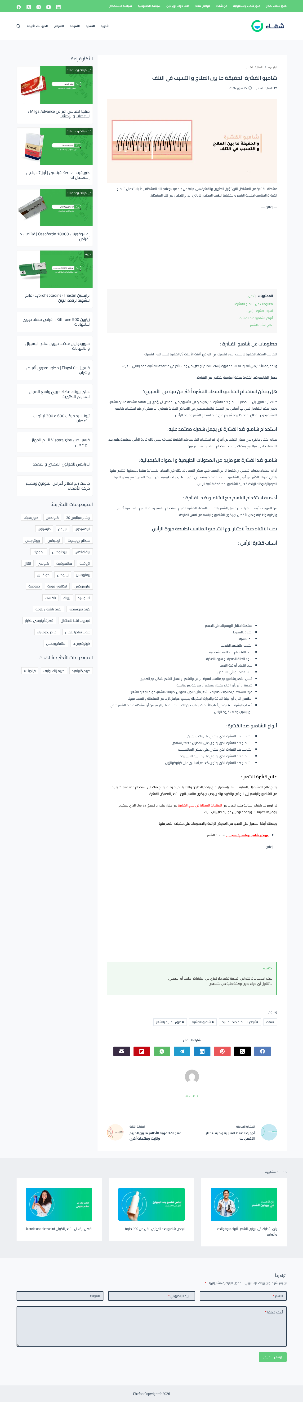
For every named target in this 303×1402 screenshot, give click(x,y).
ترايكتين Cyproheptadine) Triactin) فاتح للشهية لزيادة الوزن (57, 297)
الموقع (95, 1296)
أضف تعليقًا (274, 1312)
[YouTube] (48, 7)
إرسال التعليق (272, 1357)
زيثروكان (63, 575)
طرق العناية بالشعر (170, 1022)
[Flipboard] (142, 1051)
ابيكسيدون (82, 529)
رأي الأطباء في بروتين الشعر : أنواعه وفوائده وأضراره (247, 1231)
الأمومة (75, 26)
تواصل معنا (202, 6)
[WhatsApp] (162, 1051)
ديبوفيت (34, 586)
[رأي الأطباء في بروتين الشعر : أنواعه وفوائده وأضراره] (244, 1204)
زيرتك (66, 598)
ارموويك (39, 552)
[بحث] (18, 26)
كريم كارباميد (81, 670)
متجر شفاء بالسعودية (246, 6)
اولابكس (54, 540)
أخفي (251, 295)
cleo (270, 1022)
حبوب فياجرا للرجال (77, 632)
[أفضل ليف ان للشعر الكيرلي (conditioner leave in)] (59, 1204)
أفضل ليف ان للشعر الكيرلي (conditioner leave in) (59, 1229)
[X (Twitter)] (29, 7)
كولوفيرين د (81, 643)
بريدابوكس (59, 552)
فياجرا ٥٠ (30, 670)
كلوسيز (44, 563)
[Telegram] (182, 1051)
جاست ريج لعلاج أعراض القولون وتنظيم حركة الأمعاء (58, 485)
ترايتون (62, 529)
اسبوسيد (84, 598)
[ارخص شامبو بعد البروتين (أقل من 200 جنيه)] (151, 1204)
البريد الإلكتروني (180, 1296)
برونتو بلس (32, 540)
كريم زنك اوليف (53, 670)
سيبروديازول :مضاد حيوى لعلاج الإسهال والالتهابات (57, 346)
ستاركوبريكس (56, 643)
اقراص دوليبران (47, 632)
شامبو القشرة (203, 1022)
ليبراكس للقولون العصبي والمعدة (61, 464)
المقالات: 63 (192, 1096)
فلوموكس (82, 586)
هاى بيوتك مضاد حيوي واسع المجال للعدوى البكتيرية (59, 394)
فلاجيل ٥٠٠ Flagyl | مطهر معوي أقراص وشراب (58, 370)
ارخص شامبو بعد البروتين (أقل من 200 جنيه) (155, 1229)
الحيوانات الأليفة (37, 26)
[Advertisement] (192, 248)
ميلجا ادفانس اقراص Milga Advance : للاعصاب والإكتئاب (59, 114)
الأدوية (105, 26)
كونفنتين (43, 575)
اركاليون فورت (57, 586)
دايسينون (44, 529)
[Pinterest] (222, 1051)
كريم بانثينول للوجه (48, 609)
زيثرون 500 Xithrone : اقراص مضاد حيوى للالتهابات (56, 322)
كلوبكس (52, 517)
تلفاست (50, 598)
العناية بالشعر (264, 88)
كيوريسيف (31, 517)
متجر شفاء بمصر (276, 6)
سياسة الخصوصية (149, 6)
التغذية (90, 26)
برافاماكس (82, 552)
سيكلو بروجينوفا (79, 540)
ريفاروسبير (83, 575)
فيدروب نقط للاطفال (75, 620)
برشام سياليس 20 (78, 517)
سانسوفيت (64, 563)
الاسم (278, 1296)
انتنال (27, 563)
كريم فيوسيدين (79, 609)
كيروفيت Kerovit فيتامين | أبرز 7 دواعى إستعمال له (58, 175)
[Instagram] (38, 7)
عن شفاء (221, 6)
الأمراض (59, 26)
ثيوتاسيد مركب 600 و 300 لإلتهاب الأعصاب (61, 418)
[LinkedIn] (58, 7)
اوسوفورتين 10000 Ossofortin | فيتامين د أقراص (55, 236)
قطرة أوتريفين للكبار (39, 620)
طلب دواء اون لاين (177, 6)
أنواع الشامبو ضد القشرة (240, 1022)
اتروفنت (85, 563)
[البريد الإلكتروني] (121, 1051)
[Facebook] (19, 7)
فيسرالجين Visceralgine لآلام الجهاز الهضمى (61, 442)
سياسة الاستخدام (120, 6)
